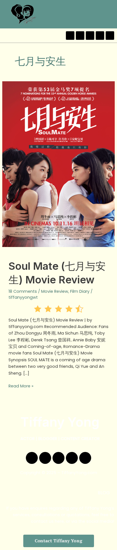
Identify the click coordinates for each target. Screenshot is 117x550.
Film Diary (79, 291)
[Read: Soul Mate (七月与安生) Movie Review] (58, 164)
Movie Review (54, 291)
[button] (111, 14)
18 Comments (23, 291)
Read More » (21, 386)
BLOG (104, 492)
